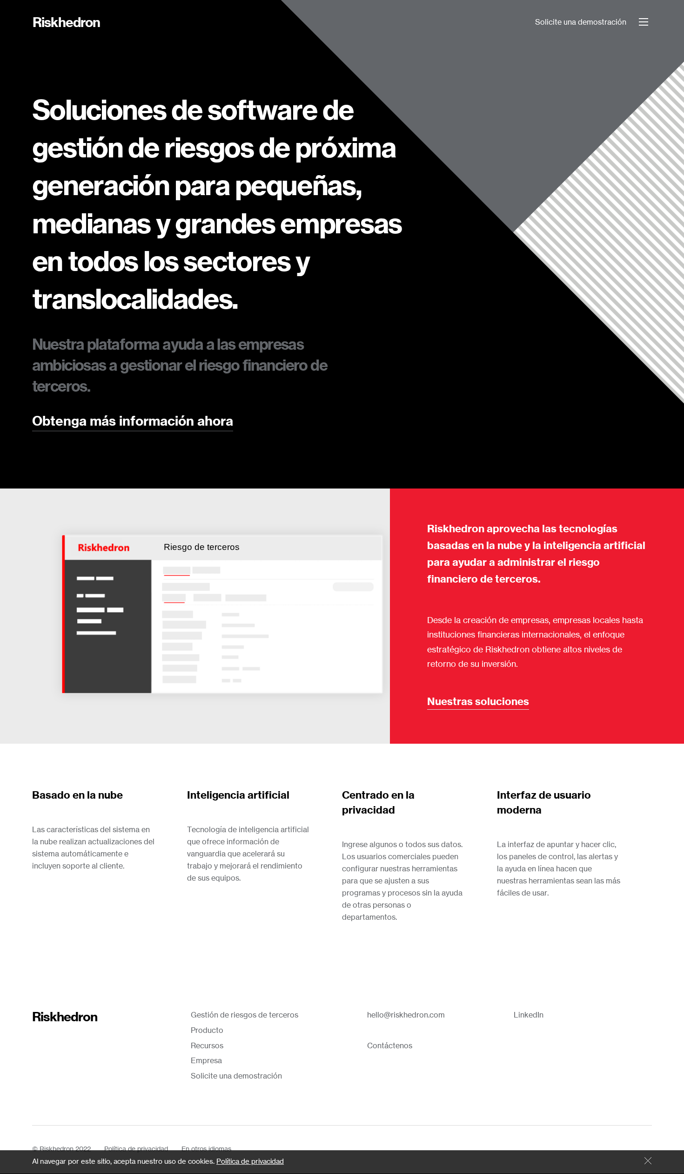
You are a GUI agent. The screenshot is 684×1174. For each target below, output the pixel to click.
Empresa (206, 1061)
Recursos (207, 1046)
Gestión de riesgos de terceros (244, 1015)
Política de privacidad (136, 1149)
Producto (207, 1030)
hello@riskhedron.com (406, 1015)
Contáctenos (389, 1046)
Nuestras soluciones (478, 702)
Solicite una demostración (580, 22)
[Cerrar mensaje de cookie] (648, 1161)
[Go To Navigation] (643, 22)
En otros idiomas (206, 1149)
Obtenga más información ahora (132, 421)
